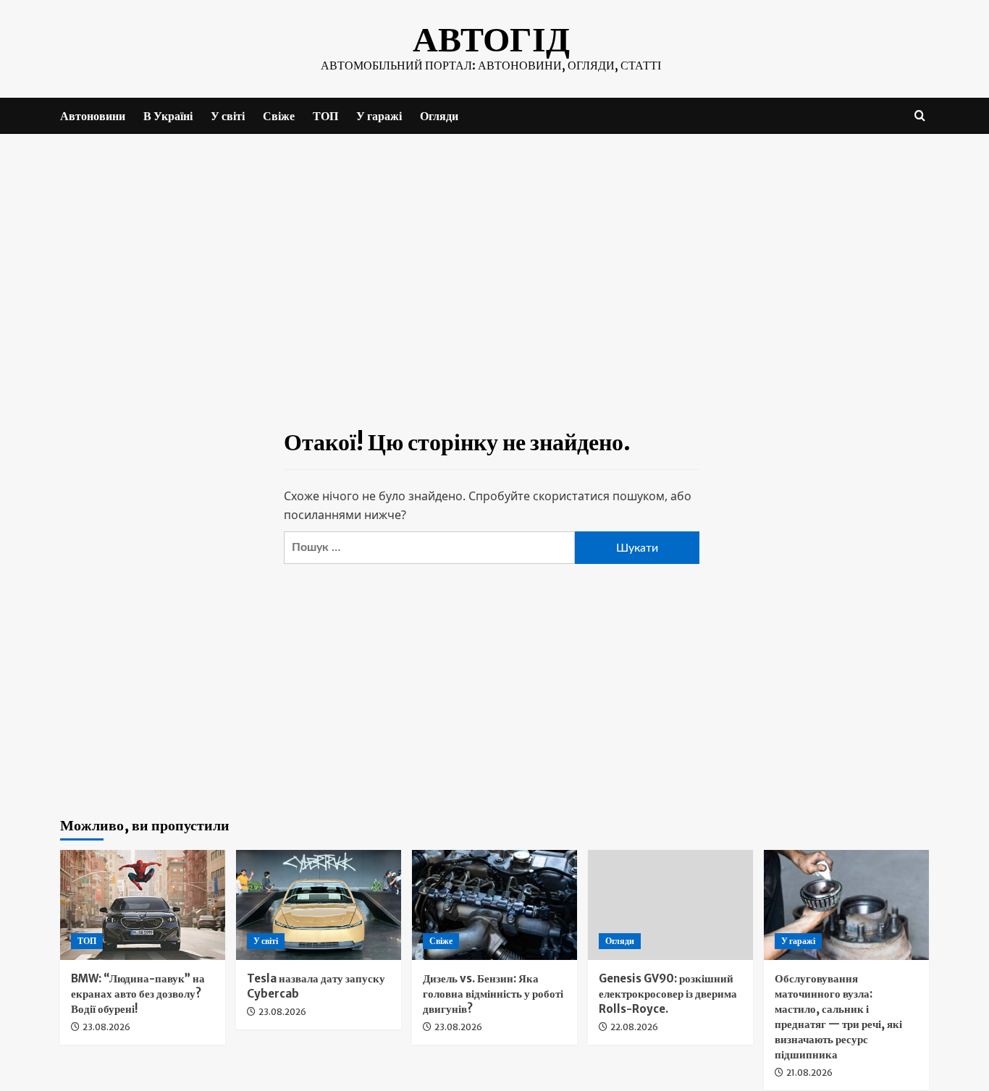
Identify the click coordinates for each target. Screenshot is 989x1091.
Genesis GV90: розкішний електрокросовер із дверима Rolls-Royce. (668, 994)
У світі (228, 116)
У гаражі (379, 116)
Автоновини (92, 116)
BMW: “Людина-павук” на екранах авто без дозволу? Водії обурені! (138, 994)
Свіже (279, 116)
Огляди (439, 116)
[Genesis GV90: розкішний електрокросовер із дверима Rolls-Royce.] (670, 905)
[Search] (920, 115)
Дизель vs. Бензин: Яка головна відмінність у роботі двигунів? (493, 994)
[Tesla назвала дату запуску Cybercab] (318, 905)
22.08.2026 (634, 1027)
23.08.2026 (106, 1027)
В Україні (168, 116)
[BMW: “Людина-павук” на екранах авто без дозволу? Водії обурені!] (142, 905)
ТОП (325, 116)
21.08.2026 (809, 1072)
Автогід (491, 39)
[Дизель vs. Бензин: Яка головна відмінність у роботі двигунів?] (494, 905)
